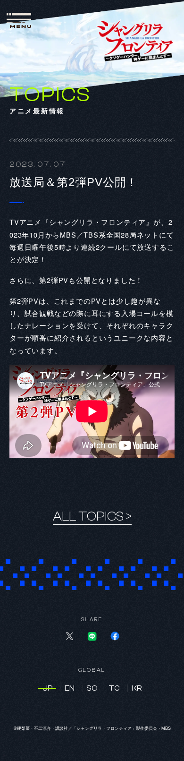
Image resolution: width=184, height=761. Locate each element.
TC (114, 688)
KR (137, 688)
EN (70, 688)
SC (91, 688)
